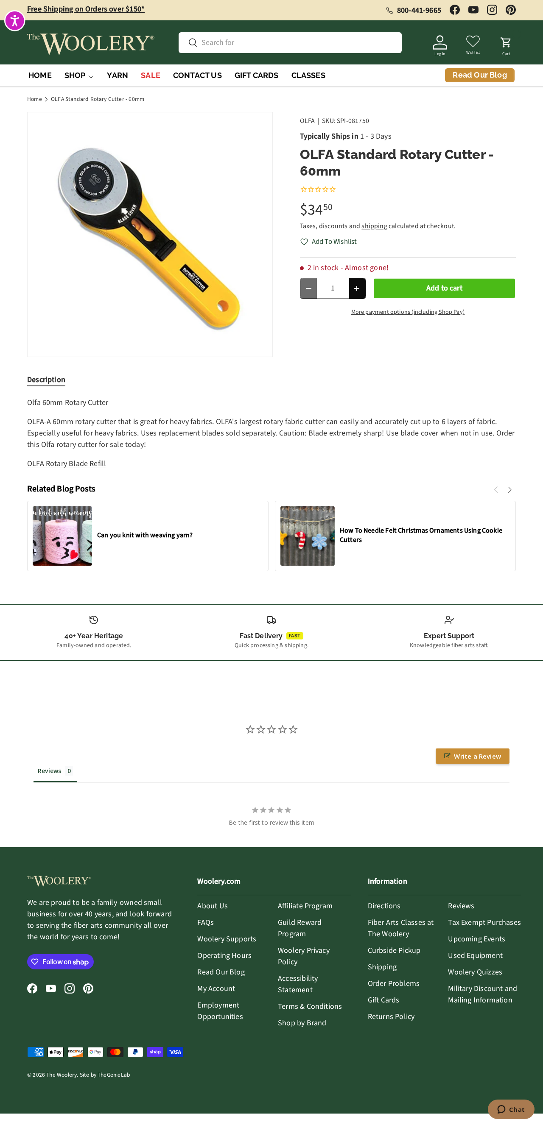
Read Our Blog (220, 972)
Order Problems (394, 983)
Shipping (382, 967)
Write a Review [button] (477, 756)
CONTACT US (197, 75)
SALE (150, 75)
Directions (384, 906)
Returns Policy (391, 1016)
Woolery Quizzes (475, 972)
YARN (117, 75)
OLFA (307, 121)
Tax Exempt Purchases (484, 922)
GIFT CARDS (257, 75)
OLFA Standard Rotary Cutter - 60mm (97, 99)
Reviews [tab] (49, 771)
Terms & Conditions (310, 1006)
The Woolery (61, 1075)
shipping (374, 226)
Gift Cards (384, 1000)
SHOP (75, 75)
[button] (506, 44)
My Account (216, 988)
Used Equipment (475, 955)
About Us (212, 906)
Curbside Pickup (394, 950)
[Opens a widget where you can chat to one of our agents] (511, 1110)
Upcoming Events (476, 939)
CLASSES (308, 75)
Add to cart (444, 288)
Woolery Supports (226, 939)
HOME (40, 75)
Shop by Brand (302, 1023)
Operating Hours (224, 955)
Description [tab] (46, 379)
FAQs (205, 922)
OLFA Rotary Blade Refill (66, 463)
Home (34, 99)
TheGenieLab (114, 1075)
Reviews (461, 906)
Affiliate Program (305, 906)
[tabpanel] (271, 433)
